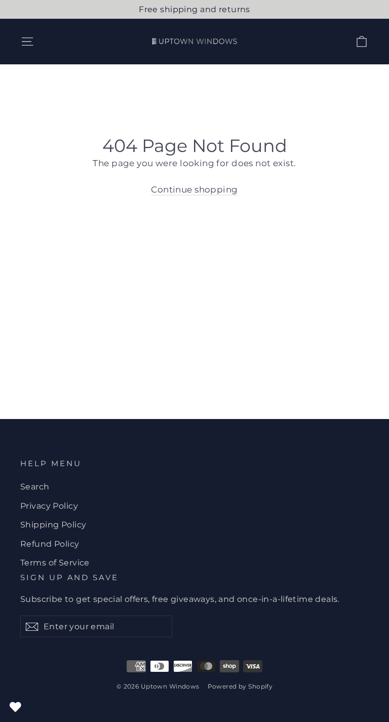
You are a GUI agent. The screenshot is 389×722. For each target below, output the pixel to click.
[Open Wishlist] (15, 707)
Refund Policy (50, 544)
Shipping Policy (53, 524)
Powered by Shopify (240, 686)
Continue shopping (194, 189)
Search (35, 486)
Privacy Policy (49, 506)
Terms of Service (55, 562)
